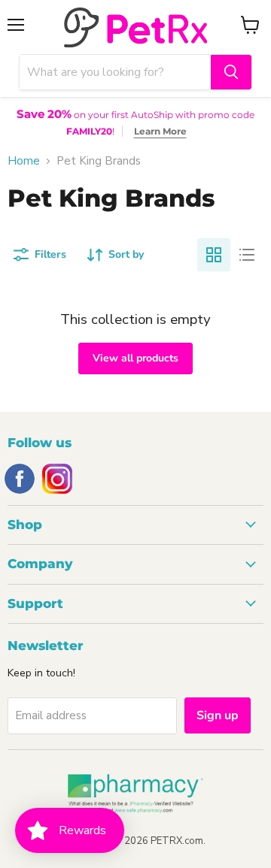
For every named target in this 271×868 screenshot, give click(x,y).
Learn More (160, 131)
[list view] (246, 254)
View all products (135, 358)
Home (24, 161)
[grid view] (213, 254)
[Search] (231, 72)
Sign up (217, 715)
